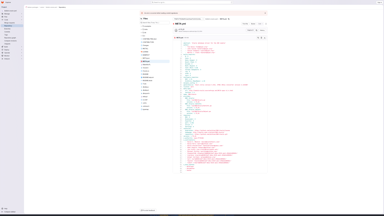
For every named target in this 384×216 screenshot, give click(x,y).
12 (181, 62)
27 (181, 90)
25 (181, 87)
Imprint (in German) (219, 215)
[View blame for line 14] (175, 66)
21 (181, 79)
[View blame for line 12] (175, 62)
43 (181, 121)
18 (181, 73)
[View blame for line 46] (175, 127)
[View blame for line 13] (175, 64)
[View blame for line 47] (175, 129)
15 (181, 68)
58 (181, 149)
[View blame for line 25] (175, 87)
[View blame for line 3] (175, 45)
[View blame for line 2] (175, 43)
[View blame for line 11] (175, 60)
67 (181, 166)
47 (181, 128)
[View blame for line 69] (175, 170)
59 (181, 151)
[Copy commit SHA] (256, 30)
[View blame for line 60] (175, 153)
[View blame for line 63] (175, 159)
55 (181, 144)
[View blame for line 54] (175, 142)
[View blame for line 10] (175, 58)
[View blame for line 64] (175, 161)
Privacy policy (230, 215)
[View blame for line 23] (175, 83)
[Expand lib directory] (141, 32)
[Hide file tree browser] (141, 18)
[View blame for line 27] (175, 91)
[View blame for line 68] (175, 168)
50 (181, 134)
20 (181, 77)
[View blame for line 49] (175, 132)
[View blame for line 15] (175, 68)
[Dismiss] (265, 13)
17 (181, 71)
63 (181, 159)
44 (181, 123)
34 (181, 104)
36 (181, 107)
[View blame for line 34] (175, 104)
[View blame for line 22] (175, 81)
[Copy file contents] (258, 37)
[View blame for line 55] (175, 144)
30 (181, 96)
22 (181, 81)
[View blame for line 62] (175, 157)
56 (181, 145)
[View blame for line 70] (175, 172)
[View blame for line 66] (175, 165)
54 (181, 142)
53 (181, 140)
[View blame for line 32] (175, 100)
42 (181, 119)
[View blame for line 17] (175, 71)
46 (181, 127)
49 (181, 132)
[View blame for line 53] (175, 140)
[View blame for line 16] (175, 70)
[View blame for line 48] (175, 130)
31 (181, 98)
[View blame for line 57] (175, 147)
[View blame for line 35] (175, 106)
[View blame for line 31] (175, 98)
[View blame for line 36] (175, 108)
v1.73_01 (181, 29)
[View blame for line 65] (175, 163)
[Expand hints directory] (141, 29)
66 (181, 165)
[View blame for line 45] (175, 125)
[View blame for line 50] (175, 134)
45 (181, 125)
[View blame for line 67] (175, 167)
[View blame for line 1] (175, 41)
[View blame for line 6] (175, 51)
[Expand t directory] (141, 36)
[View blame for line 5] (175, 49)
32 (181, 100)
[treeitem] (155, 26)
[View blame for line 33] (175, 102)
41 (181, 117)
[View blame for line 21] (175, 79)
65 (181, 163)
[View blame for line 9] (175, 56)
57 (181, 147)
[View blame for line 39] (175, 113)
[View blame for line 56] (175, 146)
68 (181, 168)
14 (181, 66)
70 (181, 172)
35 (181, 106)
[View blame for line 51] (175, 136)
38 (181, 111)
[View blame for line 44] (175, 123)
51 (181, 136)
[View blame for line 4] (175, 47)
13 (181, 64)
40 (181, 115)
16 (181, 69)
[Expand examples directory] (141, 26)
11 (181, 60)
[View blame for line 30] (175, 96)
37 (181, 109)
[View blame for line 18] (175, 73)
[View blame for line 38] (175, 111)
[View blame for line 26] (175, 89)
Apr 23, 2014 (198, 31)
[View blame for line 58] (175, 149)
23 (181, 83)
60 (181, 153)
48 (181, 130)
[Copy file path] (228, 19)
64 (181, 161)
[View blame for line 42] (175, 119)
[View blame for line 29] (175, 94)
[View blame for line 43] (175, 121)
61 (181, 155)
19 (181, 75)
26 (181, 89)
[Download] (264, 37)
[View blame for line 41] (175, 117)
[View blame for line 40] (175, 115)
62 (181, 157)
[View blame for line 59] (175, 151)
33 (181, 102)
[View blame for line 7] (175, 53)
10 (181, 58)
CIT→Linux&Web (173, 215)
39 (181, 113)
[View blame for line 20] (175, 77)
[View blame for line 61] (175, 155)
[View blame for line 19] (175, 75)
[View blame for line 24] (175, 85)
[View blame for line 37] (175, 109)
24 (181, 85)
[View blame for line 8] (175, 54)
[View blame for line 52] (175, 138)
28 (181, 92)
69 (181, 170)
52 (181, 138)
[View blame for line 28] (175, 92)
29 (181, 94)
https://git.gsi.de (154, 215)
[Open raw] (261, 37)
